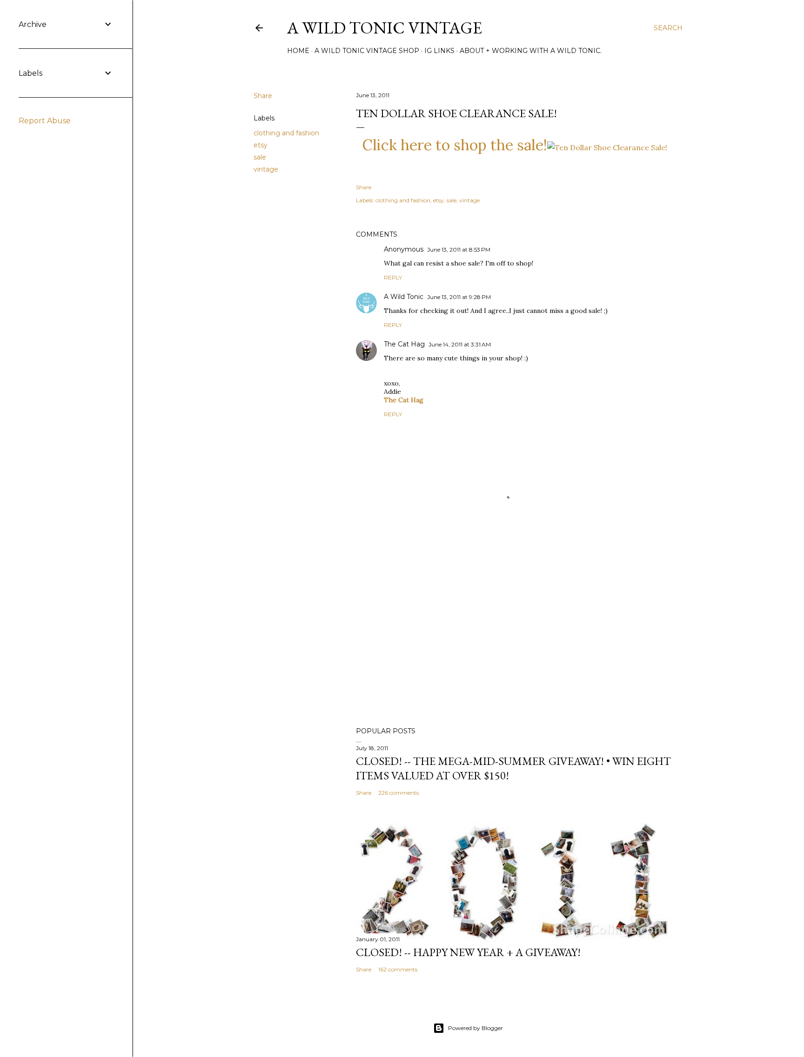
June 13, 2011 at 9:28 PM (459, 296)
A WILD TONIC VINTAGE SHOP (367, 51)
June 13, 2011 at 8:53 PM (458, 249)
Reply (393, 277)
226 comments (398, 792)
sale (260, 157)
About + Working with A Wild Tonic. (531, 51)
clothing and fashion (286, 133)
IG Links (439, 51)
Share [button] (263, 96)
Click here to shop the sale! (454, 144)
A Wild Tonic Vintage (384, 28)
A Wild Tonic (403, 297)
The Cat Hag (404, 344)
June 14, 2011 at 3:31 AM (460, 344)
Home (298, 51)
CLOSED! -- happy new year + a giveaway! (468, 952)
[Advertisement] (514, 638)
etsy (261, 145)
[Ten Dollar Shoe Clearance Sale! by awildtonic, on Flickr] (607, 147)
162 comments (397, 969)
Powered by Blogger (475, 1027)
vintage (266, 169)
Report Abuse (45, 120)
